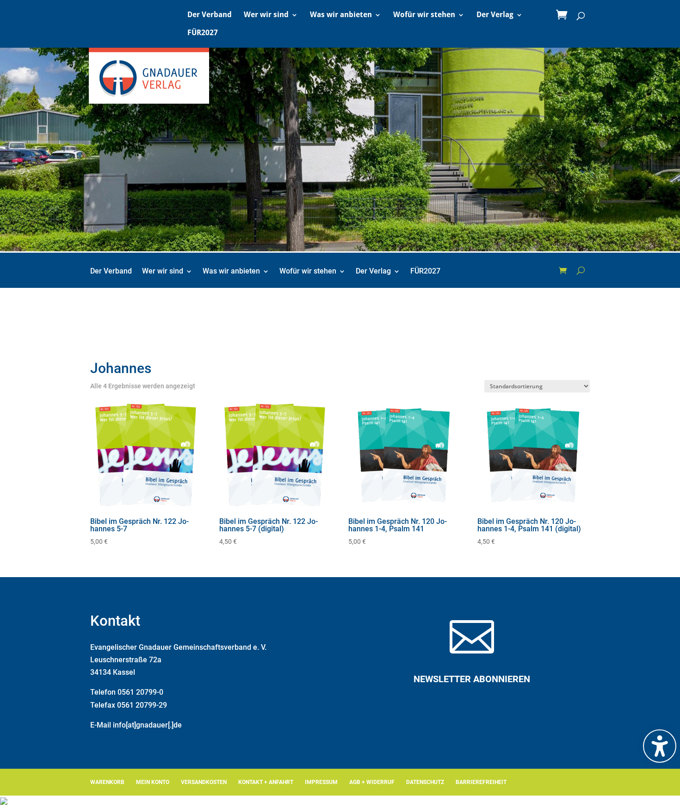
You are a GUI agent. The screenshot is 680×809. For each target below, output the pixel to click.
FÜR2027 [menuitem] (202, 33)
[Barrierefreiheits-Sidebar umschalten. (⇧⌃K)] (659, 746)
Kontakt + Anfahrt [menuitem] (265, 782)
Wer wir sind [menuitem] (266, 15)
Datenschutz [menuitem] (425, 782)
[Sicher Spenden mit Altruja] (3, 802)
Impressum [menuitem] (321, 782)
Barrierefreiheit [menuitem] (481, 782)
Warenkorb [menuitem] (107, 782)
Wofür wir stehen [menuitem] (424, 15)
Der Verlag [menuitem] (494, 15)
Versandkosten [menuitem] (204, 782)
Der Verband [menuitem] (209, 15)
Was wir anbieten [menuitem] (341, 15)
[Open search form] (581, 270)
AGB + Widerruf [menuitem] (372, 782)
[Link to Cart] (564, 15)
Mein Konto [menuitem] (152, 782)
